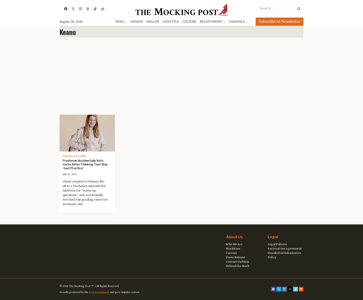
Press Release (235, 257)
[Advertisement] (181, 76)
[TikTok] (95, 8)
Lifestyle (171, 21)
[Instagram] (80, 8)
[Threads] (88, 8)
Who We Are (234, 244)
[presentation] (87, 133)
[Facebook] (65, 8)
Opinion (136, 21)
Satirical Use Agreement (285, 248)
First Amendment (99, 292)
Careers (231, 253)
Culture (189, 21)
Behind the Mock (238, 266)
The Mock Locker (74, 156)
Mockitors (233, 248)
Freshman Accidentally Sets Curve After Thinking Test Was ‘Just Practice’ (85, 164)
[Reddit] (102, 8)
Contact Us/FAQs (237, 261)
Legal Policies (277, 244)
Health (152, 21)
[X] (73, 8)
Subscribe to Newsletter (279, 21)
